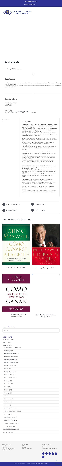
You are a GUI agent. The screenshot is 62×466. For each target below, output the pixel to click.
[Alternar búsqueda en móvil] (56, 10)
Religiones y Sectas (9, 417)
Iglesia (6, 387)
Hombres (7, 381)
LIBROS (5, 345)
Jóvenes (6, 390)
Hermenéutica (8, 374)
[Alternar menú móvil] (59, 10)
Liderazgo (26, 111)
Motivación (7, 399)
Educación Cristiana (10, 362)
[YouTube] (53, 453)
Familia (6, 368)
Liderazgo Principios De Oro (46, 268)
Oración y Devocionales (11, 411)
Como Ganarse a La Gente (16, 267)
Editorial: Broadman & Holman (19, 112)
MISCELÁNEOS (7, 432)
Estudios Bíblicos (9, 365)
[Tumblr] (43, 457)
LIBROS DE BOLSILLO (9, 429)
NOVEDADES (7, 339)
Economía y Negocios (10, 359)
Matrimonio (7, 396)
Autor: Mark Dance (33, 112)
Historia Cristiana (9, 378)
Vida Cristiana (8, 426)
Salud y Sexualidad (9, 420)
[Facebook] (43, 453)
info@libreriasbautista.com (31, 1)
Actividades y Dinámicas (11, 347)
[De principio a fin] (31, 37)
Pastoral (6, 414)
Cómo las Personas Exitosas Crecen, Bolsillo (45, 316)
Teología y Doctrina (9, 423)
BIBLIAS (5, 342)
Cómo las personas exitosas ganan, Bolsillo (16, 315)
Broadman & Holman (16, 70)
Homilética (7, 384)
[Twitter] (46, 453)
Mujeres (6, 402)
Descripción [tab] (5, 119)
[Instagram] (50, 453)
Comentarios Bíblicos (10, 353)
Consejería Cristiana (10, 356)
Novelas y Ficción (9, 408)
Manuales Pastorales (17, 111)
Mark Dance (11, 68)
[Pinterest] (56, 453)
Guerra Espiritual (9, 371)
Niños (6, 405)
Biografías (7, 350)
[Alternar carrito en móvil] (53, 10)
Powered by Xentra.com (42, 463)
